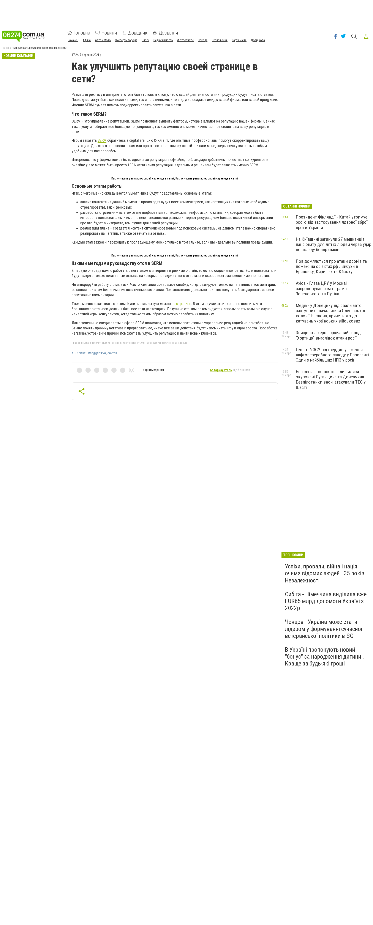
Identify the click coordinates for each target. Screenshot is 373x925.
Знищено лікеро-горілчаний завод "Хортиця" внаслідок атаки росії (328, 335)
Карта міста (239, 40)
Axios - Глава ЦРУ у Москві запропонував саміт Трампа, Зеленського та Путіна (322, 288)
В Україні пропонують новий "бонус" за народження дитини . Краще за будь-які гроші (324, 656)
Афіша (87, 40)
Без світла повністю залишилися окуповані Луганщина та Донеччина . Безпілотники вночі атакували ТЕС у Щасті (331, 379)
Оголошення (220, 40)
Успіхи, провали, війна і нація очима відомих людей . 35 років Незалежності (324, 573)
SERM (102, 140)
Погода (202, 40)
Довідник (137, 33)
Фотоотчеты (185, 40)
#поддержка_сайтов (102, 353)
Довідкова (258, 40)
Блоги (145, 40)
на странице (181, 303)
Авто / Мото (103, 40)
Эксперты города (126, 40)
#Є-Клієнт (78, 353)
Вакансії (73, 40)
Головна (82, 33)
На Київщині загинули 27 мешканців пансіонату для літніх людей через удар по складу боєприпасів (333, 244)
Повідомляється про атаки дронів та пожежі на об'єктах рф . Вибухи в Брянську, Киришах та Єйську (331, 266)
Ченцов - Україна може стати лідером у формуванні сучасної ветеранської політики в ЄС (323, 628)
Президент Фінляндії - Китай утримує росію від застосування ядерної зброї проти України (332, 222)
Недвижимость (163, 40)
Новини (109, 33)
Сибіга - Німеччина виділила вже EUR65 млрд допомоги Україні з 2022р (326, 601)
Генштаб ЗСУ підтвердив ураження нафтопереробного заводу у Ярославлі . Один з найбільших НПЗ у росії (333, 355)
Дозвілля (168, 33)
